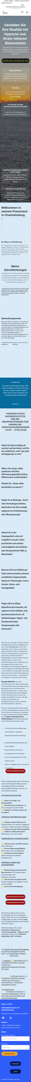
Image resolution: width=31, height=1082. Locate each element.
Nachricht (4, 1044)
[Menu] (27, 12)
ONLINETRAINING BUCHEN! (15, 896)
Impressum (15, 1064)
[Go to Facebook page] (3, 1018)
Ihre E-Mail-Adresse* (8, 1035)
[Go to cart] (22, 12)
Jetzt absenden (9, 1054)
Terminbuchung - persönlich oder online (15, 61)
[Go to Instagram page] (11, 1018)
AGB (15, 1071)
